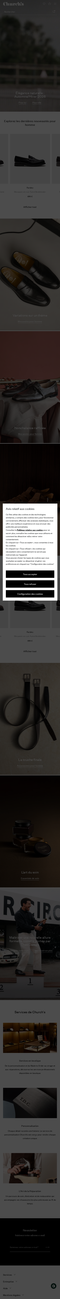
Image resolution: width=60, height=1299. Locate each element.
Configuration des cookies (30, 593)
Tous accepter (30, 574)
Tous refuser (30, 584)
